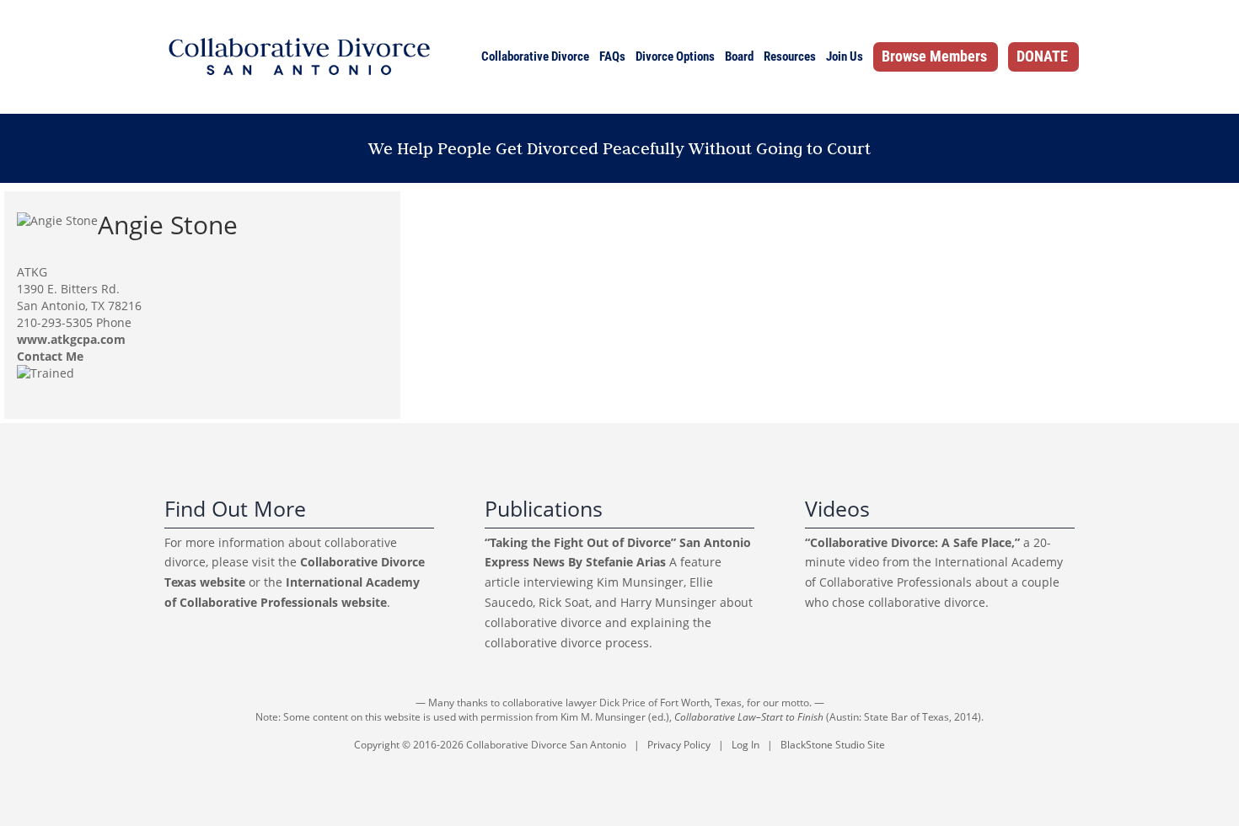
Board (739, 56)
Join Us (844, 56)
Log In (745, 745)
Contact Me (50, 356)
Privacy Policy (679, 745)
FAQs (612, 56)
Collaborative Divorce (535, 56)
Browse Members (934, 56)
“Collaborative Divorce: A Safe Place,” (912, 542)
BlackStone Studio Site (832, 745)
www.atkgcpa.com (71, 339)
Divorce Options (675, 56)
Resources (790, 56)
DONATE (1042, 56)
